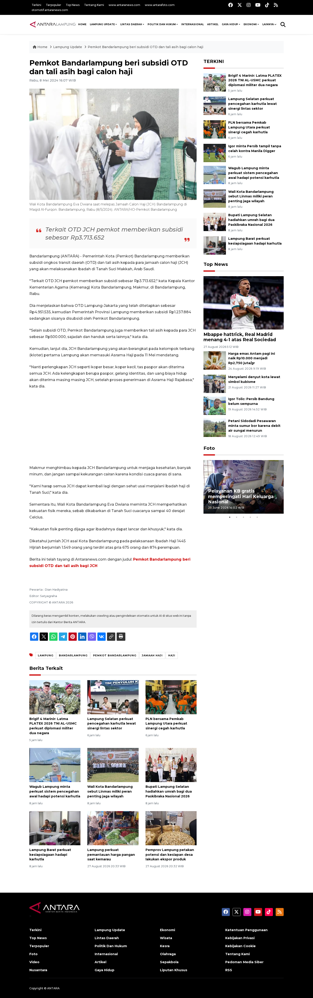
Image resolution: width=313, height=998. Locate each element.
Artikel (212, 24)
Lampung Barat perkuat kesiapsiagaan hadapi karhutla (50, 855)
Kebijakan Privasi (240, 938)
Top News (73, 5)
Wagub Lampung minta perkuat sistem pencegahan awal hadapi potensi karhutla (54, 791)
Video (34, 962)
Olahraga (168, 954)
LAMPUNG (45, 655)
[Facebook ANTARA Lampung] (230, 5)
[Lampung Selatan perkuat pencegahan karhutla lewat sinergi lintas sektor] (112, 697)
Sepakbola (169, 962)
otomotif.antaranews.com (50, 10)
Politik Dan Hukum (162, 24)
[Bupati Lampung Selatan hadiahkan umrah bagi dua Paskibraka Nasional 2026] (171, 765)
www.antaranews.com (124, 5)
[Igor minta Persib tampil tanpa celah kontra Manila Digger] (214, 152)
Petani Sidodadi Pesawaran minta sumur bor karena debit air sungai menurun (254, 426)
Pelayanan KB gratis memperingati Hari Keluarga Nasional (241, 496)
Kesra (165, 946)
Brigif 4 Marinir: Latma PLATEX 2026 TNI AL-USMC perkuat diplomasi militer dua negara (255, 80)
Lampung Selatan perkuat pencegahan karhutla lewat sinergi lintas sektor (111, 724)
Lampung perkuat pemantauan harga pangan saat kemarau (111, 855)
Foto (209, 448)
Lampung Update (102, 24)
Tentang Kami (94, 5)
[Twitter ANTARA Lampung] (239, 5)
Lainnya (268, 24)
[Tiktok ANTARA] (267, 5)
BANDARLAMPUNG (73, 655)
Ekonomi (250, 24)
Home (42, 47)
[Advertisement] (113, 427)
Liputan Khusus (173, 970)
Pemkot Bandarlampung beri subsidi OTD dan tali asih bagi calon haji (145, 47)
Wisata (166, 938)
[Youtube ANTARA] (258, 5)
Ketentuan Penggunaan (246, 930)
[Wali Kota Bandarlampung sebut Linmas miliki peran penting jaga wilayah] (112, 765)
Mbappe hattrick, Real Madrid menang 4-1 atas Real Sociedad (239, 337)
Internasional (192, 24)
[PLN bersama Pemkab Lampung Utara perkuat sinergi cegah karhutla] (171, 697)
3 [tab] (243, 517)
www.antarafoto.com (160, 5)
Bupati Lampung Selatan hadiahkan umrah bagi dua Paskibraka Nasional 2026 (169, 791)
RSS (228, 970)
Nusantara (38, 970)
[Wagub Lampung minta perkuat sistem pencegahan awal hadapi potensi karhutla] (54, 765)
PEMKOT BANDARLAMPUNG (114, 655)
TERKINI (213, 61)
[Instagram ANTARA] (249, 5)
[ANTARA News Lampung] (52, 24)
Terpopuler (53, 5)
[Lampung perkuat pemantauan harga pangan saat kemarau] (112, 828)
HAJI (171, 655)
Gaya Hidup (230, 24)
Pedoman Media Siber (244, 962)
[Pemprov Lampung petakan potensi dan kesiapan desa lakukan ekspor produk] (171, 828)
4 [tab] (250, 517)
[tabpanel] (243, 486)
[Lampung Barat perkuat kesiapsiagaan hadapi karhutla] (54, 828)
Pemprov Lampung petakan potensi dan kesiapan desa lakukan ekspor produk (170, 855)
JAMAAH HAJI (152, 655)
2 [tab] (236, 517)
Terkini (36, 5)
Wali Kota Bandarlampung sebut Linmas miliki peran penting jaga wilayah (110, 791)
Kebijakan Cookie (240, 946)
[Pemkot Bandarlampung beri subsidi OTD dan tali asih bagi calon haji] (243, 302)
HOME (82, 24)
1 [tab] (230, 517)
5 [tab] (257, 517)
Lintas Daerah (131, 24)
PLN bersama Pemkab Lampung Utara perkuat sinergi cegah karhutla (166, 724)
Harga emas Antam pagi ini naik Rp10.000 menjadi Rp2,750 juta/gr (251, 358)
